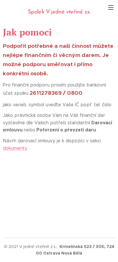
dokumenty (15, 148)
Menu (111, 7)
